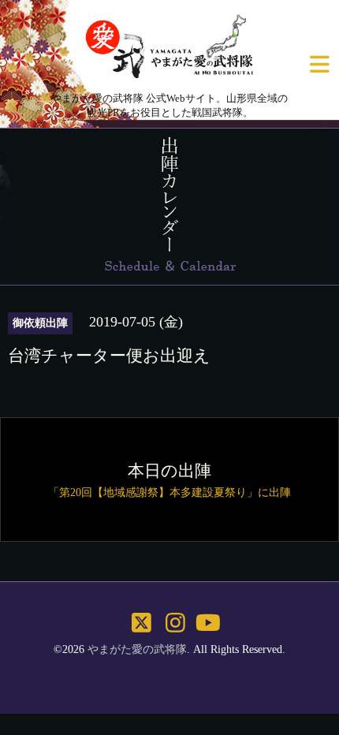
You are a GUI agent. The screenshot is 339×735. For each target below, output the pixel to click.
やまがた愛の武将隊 (137, 649)
